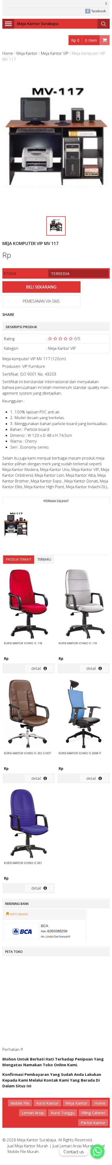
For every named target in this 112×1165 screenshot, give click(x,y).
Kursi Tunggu (62, 1112)
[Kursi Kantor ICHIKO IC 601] (29, 824)
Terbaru (44, 559)
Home (7, 53)
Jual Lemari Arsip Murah (73, 1145)
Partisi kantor (93, 1122)
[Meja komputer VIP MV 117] (16, 526)
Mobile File (19, 1103)
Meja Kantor (27, 53)
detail (36, 668)
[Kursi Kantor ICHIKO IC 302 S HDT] (29, 714)
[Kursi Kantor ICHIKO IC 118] (29, 604)
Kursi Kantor (47, 1103)
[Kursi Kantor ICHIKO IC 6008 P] (83, 714)
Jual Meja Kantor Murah (28, 1145)
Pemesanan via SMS (41, 301)
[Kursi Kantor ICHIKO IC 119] (83, 604)
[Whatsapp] (97, 1151)
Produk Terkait (18, 559)
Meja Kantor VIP (55, 53)
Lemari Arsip (33, 1112)
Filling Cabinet (93, 1112)
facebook (99, 11)
